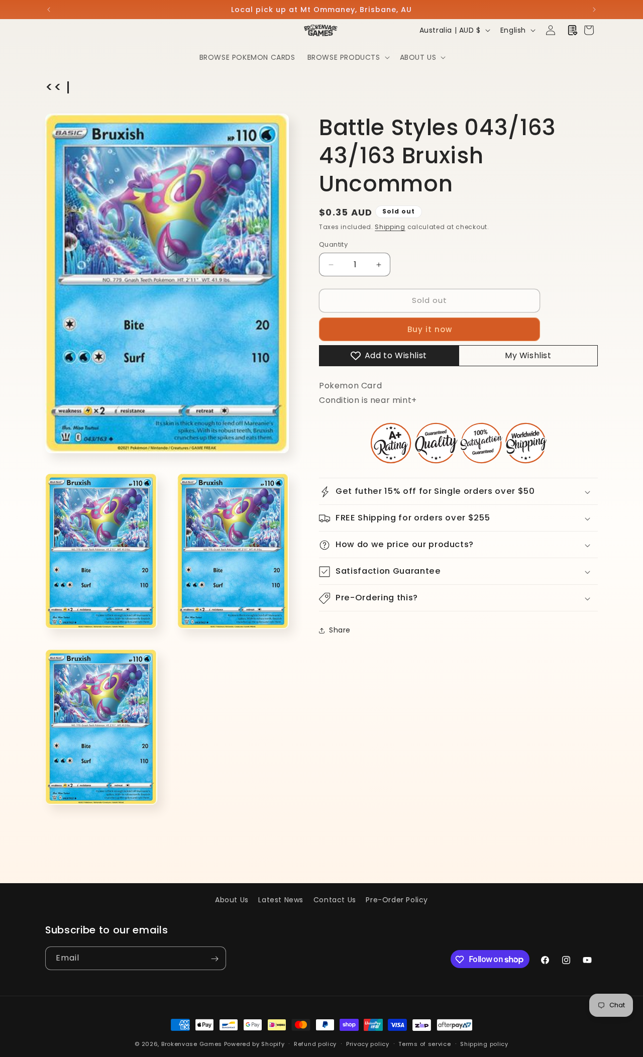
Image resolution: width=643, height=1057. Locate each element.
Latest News (280, 900)
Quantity (333, 245)
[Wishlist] (573, 30)
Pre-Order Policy (397, 900)
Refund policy (315, 1043)
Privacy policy (367, 1043)
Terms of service (424, 1043)
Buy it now (429, 329)
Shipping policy (484, 1043)
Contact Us (334, 900)
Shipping (390, 227)
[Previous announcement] (49, 9)
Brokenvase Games (191, 1044)
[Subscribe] (214, 959)
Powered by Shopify (254, 1044)
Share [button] (340, 630)
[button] (347, 57)
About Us (232, 900)
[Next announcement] (594, 9)
